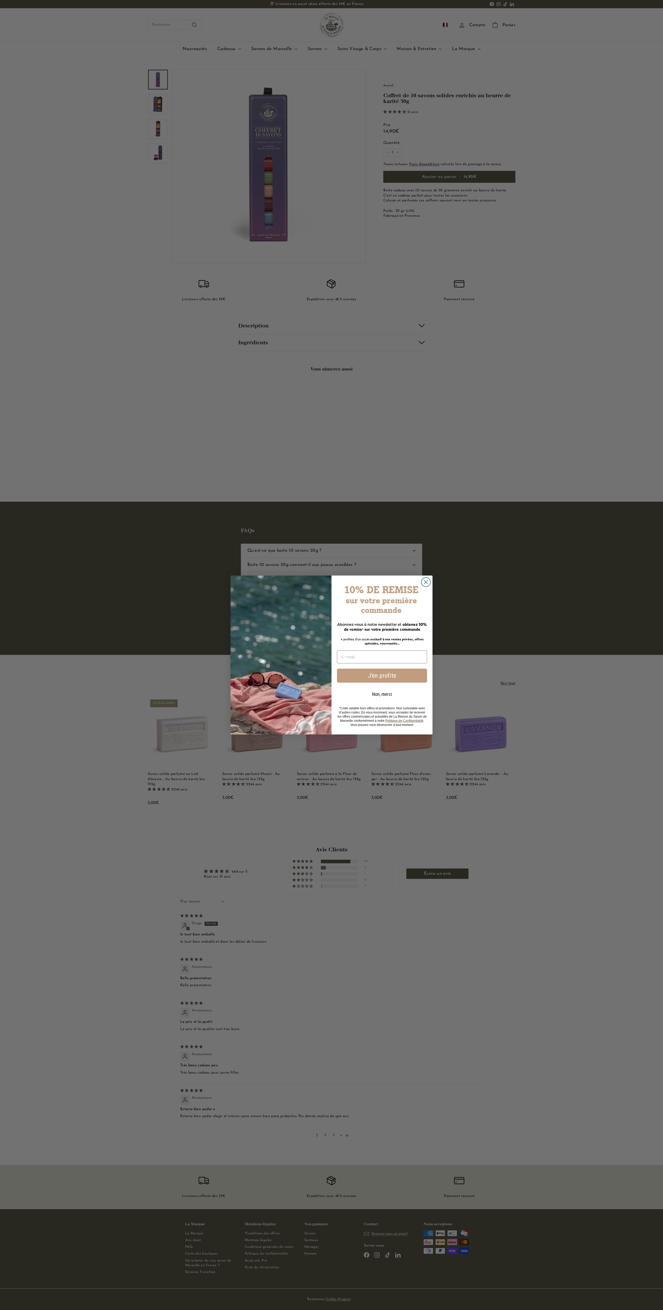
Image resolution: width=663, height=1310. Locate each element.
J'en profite (382, 675)
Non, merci (382, 694)
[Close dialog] (425, 582)
